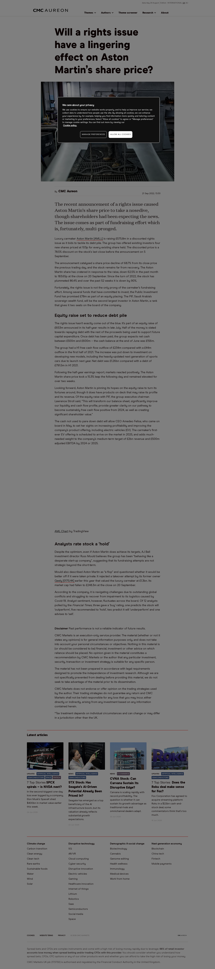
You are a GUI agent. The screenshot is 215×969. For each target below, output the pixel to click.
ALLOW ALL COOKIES (120, 134)
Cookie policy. (70, 126)
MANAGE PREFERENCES (93, 134)
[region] (108, 120)
